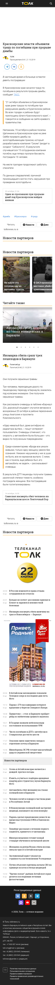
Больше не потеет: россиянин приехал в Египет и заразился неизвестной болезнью (29, 603)
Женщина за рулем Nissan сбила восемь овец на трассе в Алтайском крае (29, 848)
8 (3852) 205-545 (13, 952)
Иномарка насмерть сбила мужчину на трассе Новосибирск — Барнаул (29, 613)
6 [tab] (38, 347)
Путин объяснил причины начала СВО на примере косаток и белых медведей (30, 866)
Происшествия (16, 60)
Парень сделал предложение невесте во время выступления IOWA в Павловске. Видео (29, 820)
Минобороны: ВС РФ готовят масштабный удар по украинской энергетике (30, 751)
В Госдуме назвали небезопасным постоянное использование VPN (26, 724)
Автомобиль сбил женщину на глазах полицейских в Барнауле (26, 331)
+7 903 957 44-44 (13, 944)
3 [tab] (25, 347)
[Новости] (28, 224)
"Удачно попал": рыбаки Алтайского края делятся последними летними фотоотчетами (30, 876)
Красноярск (20, 216)
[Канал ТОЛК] (44, 224)
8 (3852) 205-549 (13, 955)
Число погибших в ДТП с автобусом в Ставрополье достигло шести (28, 733)
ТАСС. (17, 94)
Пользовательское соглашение (22, 971)
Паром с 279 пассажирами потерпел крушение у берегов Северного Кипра (28, 706)
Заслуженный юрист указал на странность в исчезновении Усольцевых (30, 857)
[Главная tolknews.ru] (27, 3)
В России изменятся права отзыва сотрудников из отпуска (26, 592)
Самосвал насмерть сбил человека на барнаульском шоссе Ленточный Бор (27, 498)
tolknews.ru (15, 922)
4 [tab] (29, 347)
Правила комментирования (21, 974)
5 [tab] (33, 347)
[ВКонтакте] (14, 66)
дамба (6, 216)
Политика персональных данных (23, 969)
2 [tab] (21, 347)
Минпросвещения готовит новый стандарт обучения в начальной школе (29, 839)
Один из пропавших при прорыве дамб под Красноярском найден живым (24, 197)
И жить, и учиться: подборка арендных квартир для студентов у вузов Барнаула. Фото (30, 781)
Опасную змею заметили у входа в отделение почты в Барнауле (27, 742)
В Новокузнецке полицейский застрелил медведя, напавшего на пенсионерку (30, 809)
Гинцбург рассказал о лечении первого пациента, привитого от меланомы (29, 830)
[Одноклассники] (21, 66)
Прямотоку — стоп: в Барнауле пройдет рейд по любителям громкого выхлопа (29, 715)
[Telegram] (7, 66)
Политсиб (14, 368)
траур (34, 216)
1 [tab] (17, 347)
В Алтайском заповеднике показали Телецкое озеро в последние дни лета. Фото (28, 696)
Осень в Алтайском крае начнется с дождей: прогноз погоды (27, 770)
